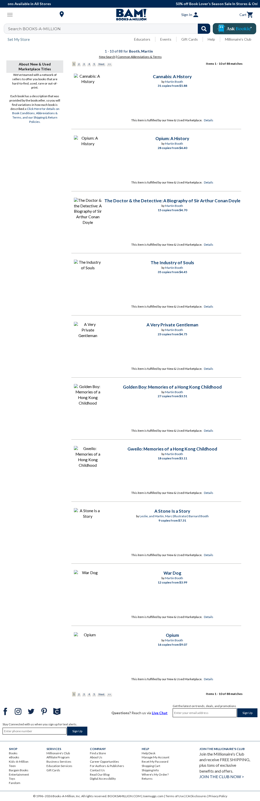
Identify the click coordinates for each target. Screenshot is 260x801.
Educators (142, 39)
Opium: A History (172, 138)
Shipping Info (150, 770)
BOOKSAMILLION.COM (124, 796)
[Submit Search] (204, 29)
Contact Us (97, 770)
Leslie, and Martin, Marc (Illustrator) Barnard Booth (174, 516)
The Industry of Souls (172, 262)
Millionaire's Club (238, 39)
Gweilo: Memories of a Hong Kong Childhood (172, 449)
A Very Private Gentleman (172, 324)
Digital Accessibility (103, 778)
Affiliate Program (58, 757)
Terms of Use (175, 796)
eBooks (14, 757)
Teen (12, 766)
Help (211, 39)
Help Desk (148, 753)
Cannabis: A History (172, 76)
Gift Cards (189, 39)
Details (208, 120)
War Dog (172, 573)
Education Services (59, 766)
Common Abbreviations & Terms (139, 57)
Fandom (14, 783)
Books (13, 753)
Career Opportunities (104, 761)
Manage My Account (155, 757)
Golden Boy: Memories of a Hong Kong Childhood (172, 387)
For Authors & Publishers (107, 766)
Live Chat (160, 713)
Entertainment (19, 774)
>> (109, 63)
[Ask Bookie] (234, 28)
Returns (147, 778)
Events (165, 39)
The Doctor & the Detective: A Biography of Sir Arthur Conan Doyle (172, 200)
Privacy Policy (218, 796)
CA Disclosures (196, 796)
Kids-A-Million (18, 761)
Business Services (58, 761)
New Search (107, 57)
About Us (96, 757)
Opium (172, 635)
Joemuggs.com (153, 796)
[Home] (130, 15)
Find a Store (98, 753)
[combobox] (110, 29)
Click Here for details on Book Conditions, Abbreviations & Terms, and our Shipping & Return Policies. (35, 115)
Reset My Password (155, 761)
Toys (12, 778)
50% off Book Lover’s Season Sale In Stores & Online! (132, 4)
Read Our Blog (99, 774)
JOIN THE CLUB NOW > (221, 776)
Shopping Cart (151, 766)
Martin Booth (174, 82)
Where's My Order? (155, 774)
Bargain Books (18, 770)
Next (101, 63)
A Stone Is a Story (172, 511)
